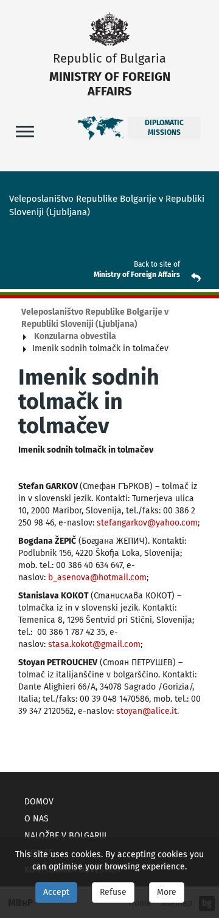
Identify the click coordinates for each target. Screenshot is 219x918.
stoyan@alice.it (146, 711)
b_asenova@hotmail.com (97, 577)
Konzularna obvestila (75, 336)
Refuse (113, 892)
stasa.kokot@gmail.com (94, 644)
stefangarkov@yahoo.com (147, 523)
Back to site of (157, 264)
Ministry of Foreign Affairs (137, 274)
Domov (39, 801)
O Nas (36, 819)
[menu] (25, 131)
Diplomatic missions (164, 127)
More (166, 892)
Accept (56, 892)
